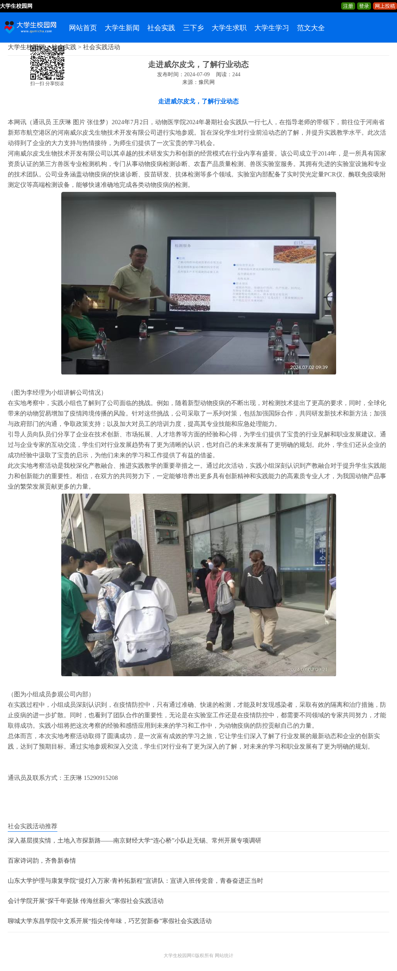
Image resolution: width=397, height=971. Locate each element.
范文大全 (311, 28)
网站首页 (83, 28)
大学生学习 (271, 28)
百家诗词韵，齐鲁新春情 (42, 860)
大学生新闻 (122, 28)
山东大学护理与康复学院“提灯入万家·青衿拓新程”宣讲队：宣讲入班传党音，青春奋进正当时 (135, 880)
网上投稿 (385, 6)
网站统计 (224, 955)
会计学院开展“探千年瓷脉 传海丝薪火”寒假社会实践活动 (86, 900)
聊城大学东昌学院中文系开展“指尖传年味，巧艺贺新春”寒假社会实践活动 (110, 921)
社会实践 (161, 28)
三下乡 (193, 28)
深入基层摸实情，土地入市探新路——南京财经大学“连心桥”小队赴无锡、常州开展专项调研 (134, 840)
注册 (348, 6)
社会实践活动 (101, 47)
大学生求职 (229, 28)
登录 (364, 6)
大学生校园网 (26, 47)
